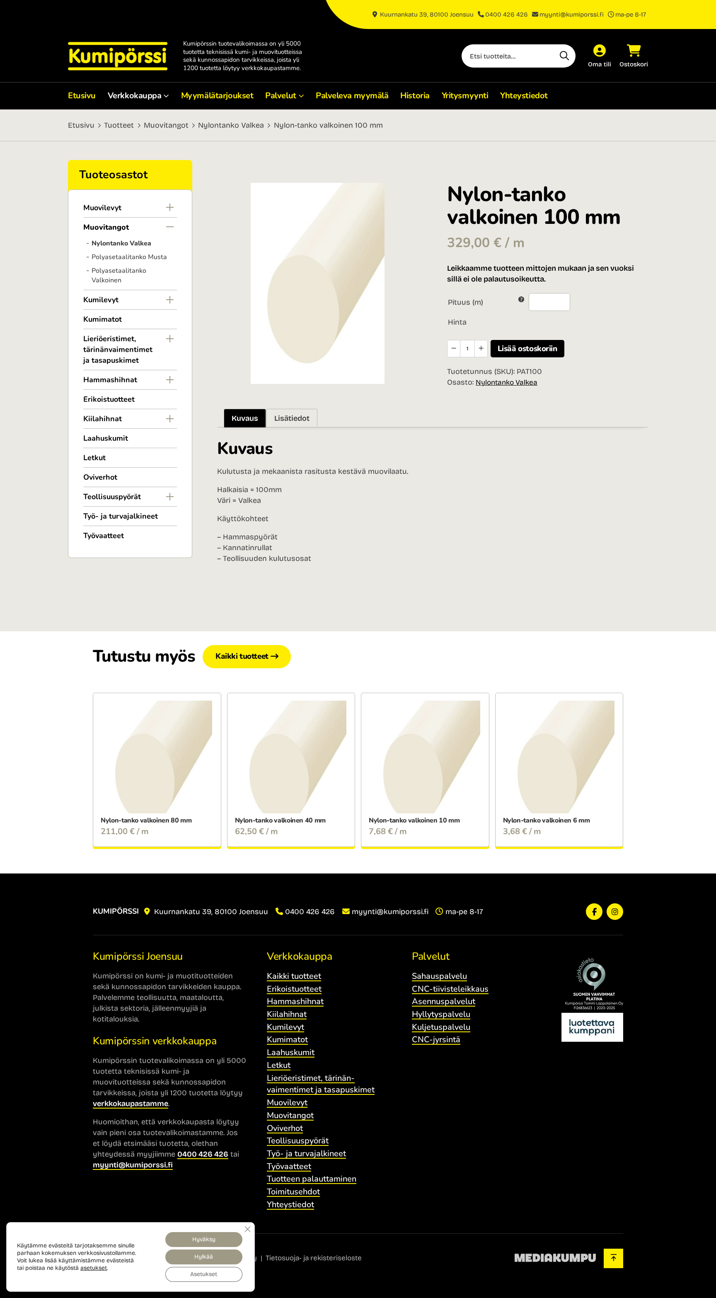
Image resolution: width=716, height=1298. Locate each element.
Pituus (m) (465, 302)
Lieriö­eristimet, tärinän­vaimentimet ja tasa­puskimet (117, 349)
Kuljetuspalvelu (441, 1027)
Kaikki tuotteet (241, 656)
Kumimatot (102, 319)
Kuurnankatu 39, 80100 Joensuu (426, 14)
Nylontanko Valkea (231, 125)
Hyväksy (203, 1239)
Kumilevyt (101, 300)
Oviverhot (100, 477)
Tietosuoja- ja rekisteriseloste (314, 1258)
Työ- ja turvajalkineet (120, 516)
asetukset (93, 1267)
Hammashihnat (110, 380)
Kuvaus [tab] (245, 418)
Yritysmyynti (465, 95)
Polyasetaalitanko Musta (129, 257)
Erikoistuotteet (109, 399)
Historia (414, 95)
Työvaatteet (103, 536)
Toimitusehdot (293, 1191)
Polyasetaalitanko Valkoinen (119, 275)
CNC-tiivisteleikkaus (450, 989)
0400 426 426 (506, 14)
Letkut (94, 458)
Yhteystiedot (524, 95)
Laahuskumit (105, 438)
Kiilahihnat (102, 419)
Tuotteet (119, 125)
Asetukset (203, 1274)
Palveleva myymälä (352, 95)
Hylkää (203, 1256)
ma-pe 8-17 (630, 14)
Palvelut (280, 95)
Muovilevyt (102, 208)
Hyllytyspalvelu (441, 1014)
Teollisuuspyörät (112, 497)
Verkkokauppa (135, 95)
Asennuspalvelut (443, 1001)
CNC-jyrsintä (436, 1039)
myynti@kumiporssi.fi (571, 14)
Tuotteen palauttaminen (311, 1178)
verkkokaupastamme (130, 1103)
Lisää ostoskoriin (527, 348)
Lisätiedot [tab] (292, 418)
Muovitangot (166, 125)
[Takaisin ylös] (613, 1259)
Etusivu (82, 95)
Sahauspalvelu (439, 976)
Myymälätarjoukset (217, 95)
